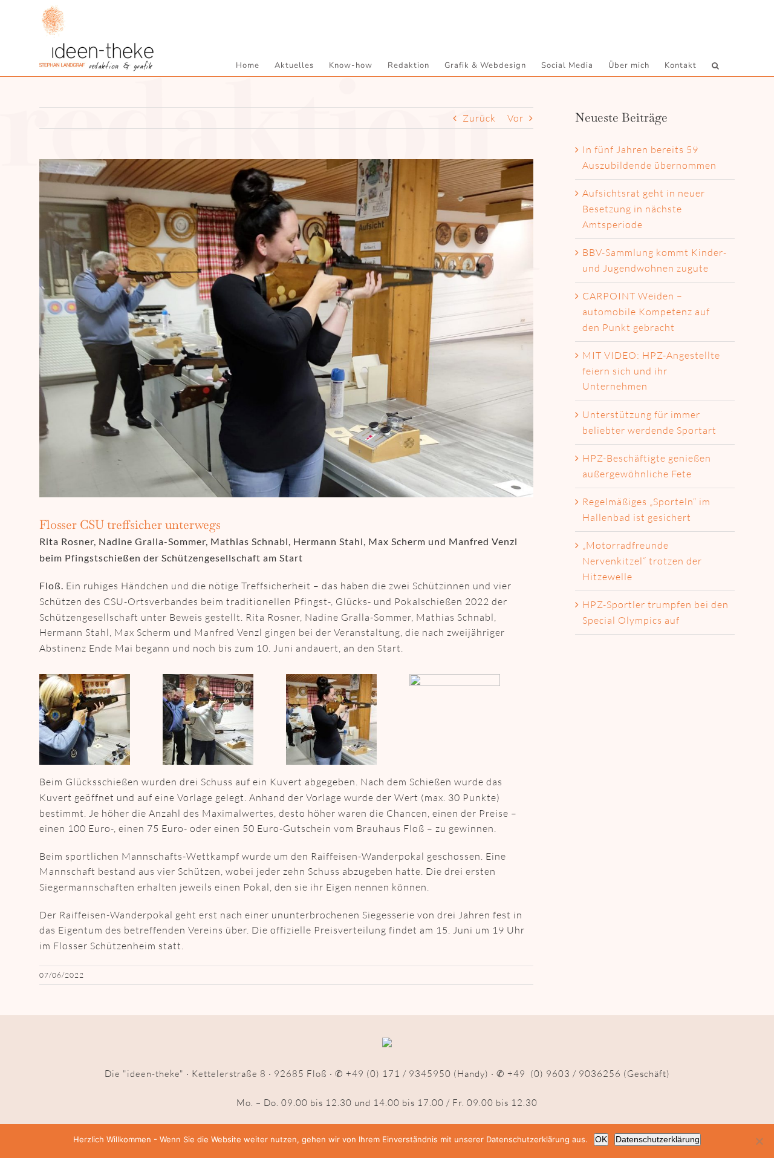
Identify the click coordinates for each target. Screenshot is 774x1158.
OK (601, 1139)
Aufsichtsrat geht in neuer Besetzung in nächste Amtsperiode (643, 208)
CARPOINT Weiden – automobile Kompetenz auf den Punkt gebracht (646, 311)
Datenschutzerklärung (658, 1139)
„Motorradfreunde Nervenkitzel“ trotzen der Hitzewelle (642, 560)
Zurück (479, 118)
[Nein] (759, 1141)
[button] (716, 65)
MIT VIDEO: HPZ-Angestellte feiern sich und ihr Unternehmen (651, 370)
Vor (515, 118)
